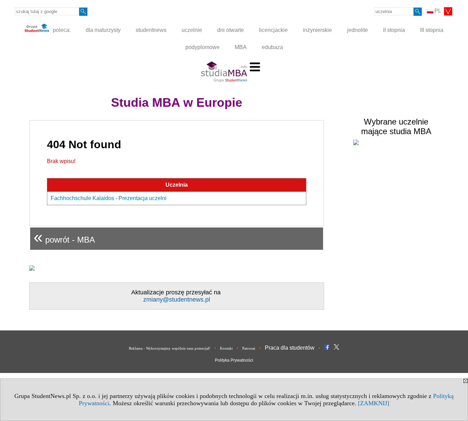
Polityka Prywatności (234, 360)
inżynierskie (317, 30)
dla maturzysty (103, 30)
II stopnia (394, 30)
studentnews (151, 30)
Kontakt (226, 348)
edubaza (272, 47)
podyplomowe (202, 47)
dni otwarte (230, 30)
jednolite (357, 30)
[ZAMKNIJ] (373, 403)
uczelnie (192, 30)
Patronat (248, 348)
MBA (241, 47)
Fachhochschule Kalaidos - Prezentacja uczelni (109, 198)
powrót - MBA (64, 237)
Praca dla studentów (290, 348)
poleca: (61, 30)
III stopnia (431, 30)
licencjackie (273, 30)
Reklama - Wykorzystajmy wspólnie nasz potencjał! (169, 348)
